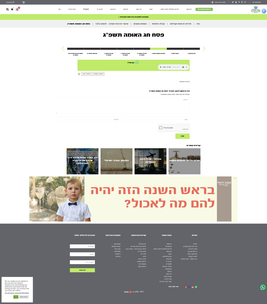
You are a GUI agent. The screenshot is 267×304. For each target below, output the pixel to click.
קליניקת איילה (192, 254)
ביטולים (117, 254)
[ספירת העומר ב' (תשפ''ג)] (125, 49)
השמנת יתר (142, 264)
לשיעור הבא (87, 74)
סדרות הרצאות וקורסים (180, 24)
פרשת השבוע (141, 261)
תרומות (125, 9)
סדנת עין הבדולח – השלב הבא (136, 249)
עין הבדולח (142, 244)
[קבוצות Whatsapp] (245, 2)
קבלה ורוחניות (158, 24)
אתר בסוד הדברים (166, 281)
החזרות (118, 256)
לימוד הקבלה (192, 256)
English (86, 9)
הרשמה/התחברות (204, 9)
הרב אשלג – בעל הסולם (189, 259)
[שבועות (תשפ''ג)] (92, 49)
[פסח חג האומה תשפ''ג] (158, 49)
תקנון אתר (117, 244)
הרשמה (169, 244)
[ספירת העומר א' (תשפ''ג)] (142, 49)
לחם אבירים (142, 251)
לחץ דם (143, 254)
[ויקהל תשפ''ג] (175, 49)
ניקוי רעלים (142, 259)
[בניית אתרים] (131, 292)
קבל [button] (16, 297)
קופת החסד (168, 276)
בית (198, 24)
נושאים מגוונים (140, 24)
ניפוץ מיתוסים (167, 256)
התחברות (168, 246)
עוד (59, 9)
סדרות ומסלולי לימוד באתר (169, 9)
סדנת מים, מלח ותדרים (138, 246)
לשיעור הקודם (98, 74)
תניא (144, 256)
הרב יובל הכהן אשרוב (190, 246)
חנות (151, 9)
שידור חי (100, 9)
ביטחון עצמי (142, 266)
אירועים (113, 9)
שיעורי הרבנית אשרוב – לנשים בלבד (111, 24)
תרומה (169, 271)
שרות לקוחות (116, 246)
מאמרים (169, 264)
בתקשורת (168, 269)
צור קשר (139, 9)
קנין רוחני (117, 249)
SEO (142, 292)
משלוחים (117, 251)
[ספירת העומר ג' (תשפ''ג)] (108, 49)
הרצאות (189, 9)
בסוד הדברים (192, 249)
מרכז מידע (72, 9)
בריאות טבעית (192, 251)
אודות (195, 244)
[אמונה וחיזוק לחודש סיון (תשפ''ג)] (75, 49)
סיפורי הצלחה (167, 266)
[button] (204, 48)
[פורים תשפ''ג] (191, 49)
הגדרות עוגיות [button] (23, 297)
